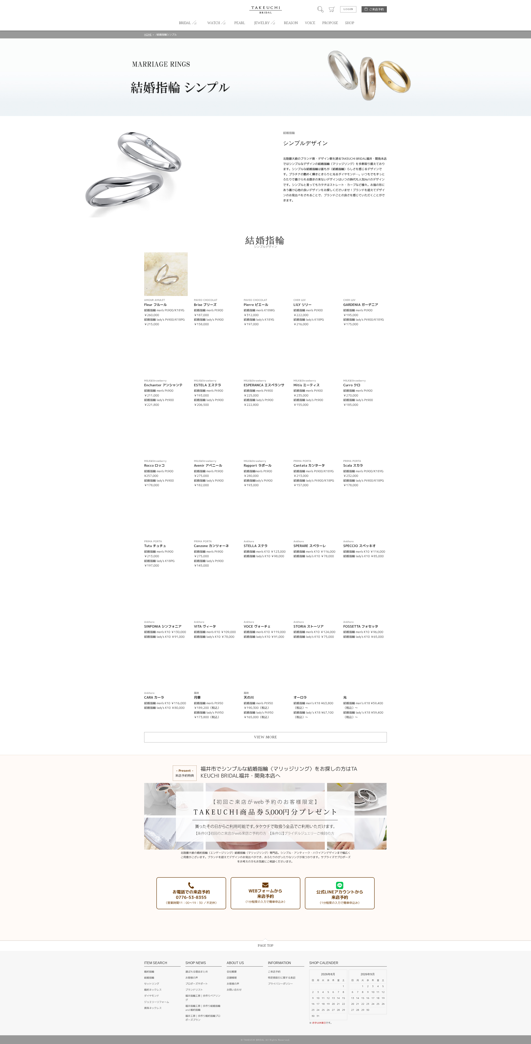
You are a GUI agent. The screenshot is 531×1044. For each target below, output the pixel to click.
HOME (148, 34)
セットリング (151, 983)
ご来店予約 (376, 9)
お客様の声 (191, 977)
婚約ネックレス (153, 989)
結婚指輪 (149, 977)
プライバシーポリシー (280, 983)
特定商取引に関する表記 (281, 977)
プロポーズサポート (196, 983)
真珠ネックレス (153, 1008)
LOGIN (348, 9)
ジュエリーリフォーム (156, 1002)
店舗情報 (232, 977)
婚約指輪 (149, 971)
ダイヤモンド (151, 995)
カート (332, 9)
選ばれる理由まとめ (196, 971)
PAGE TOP (265, 946)
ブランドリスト (194, 989)
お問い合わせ (234, 989)
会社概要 (232, 971)
